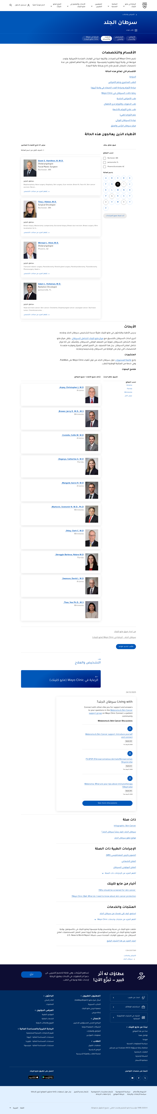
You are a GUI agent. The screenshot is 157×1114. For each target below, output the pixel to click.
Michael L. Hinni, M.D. (48, 243)
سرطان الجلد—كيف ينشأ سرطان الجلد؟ (119, 832)
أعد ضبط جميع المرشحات (115, 216)
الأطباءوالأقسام (106, 38)
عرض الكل (128, 396)
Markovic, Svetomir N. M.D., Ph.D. (67, 507)
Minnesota (128, 392)
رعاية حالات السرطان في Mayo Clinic (118, 93)
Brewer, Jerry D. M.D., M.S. (71, 411)
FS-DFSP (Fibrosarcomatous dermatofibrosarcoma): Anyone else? (109, 760)
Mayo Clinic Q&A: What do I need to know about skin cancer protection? (104, 896)
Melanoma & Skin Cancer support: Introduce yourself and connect (109, 736)
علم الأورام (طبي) (128, 115)
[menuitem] (131, 38)
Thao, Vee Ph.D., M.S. (73, 603)
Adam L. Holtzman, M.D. (49, 284)
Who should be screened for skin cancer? (117, 890)
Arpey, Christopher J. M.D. (71, 388)
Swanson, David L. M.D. (73, 579)
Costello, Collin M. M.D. (73, 435)
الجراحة (132, 77)
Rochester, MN (113, 158)
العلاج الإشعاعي (129, 861)
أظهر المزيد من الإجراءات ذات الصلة (120, 873)
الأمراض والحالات (128, 15)
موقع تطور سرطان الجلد (125, 838)
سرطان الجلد (120, 23)
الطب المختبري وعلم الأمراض (122, 82)
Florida (129, 389)
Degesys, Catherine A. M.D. (71, 459)
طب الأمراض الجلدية (126, 99)
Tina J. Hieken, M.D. (47, 202)
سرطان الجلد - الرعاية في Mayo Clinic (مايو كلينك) (114, 637)
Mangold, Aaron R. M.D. (72, 483)
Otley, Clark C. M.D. (74, 531)
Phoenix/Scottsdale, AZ (116, 167)
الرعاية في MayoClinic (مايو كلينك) (91, 38)
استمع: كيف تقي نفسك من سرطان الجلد (118, 914)
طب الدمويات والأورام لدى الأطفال (120, 104)
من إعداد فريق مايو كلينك (125, 632)
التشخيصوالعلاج (119, 38)
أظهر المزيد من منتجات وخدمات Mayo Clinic (116, 920)
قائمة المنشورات (123, 360)
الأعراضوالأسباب (131, 38)
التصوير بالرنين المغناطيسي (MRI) (121, 855)
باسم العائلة (108, 173)
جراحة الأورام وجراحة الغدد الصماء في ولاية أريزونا (113, 88)
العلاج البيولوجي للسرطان (124, 867)
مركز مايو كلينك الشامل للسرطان (87, 339)
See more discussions (107, 803)
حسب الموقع (108, 153)
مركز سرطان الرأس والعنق (123, 126)
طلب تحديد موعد (126, 647)
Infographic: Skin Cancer (125, 826)
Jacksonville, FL (113, 162)
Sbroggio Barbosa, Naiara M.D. (69, 555)
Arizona (129, 385)
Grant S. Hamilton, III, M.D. (51, 161)
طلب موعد (130, 30)
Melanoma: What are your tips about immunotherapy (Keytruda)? (108, 785)
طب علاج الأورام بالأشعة (124, 110)
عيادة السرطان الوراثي (126, 120)
